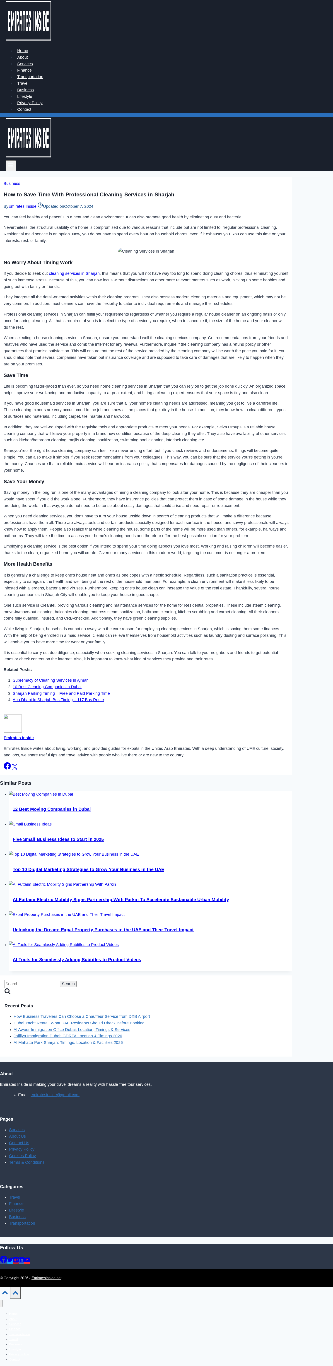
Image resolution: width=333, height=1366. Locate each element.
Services (25, 63)
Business (25, 90)
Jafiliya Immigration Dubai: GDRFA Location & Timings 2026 (68, 1036)
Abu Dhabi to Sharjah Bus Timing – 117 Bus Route (58, 699)
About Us (17, 1136)
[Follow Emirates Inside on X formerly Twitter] (14, 768)
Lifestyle (24, 96)
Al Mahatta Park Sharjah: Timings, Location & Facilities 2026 (68, 1042)
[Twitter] (10, 1261)
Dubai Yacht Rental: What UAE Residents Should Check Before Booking (79, 1023)
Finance (24, 70)
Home (22, 50)
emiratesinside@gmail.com (55, 1095)
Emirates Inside (22, 206)
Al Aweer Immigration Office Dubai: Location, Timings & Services (72, 1029)
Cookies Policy (22, 1156)
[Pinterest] (16, 1261)
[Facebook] (3, 1261)
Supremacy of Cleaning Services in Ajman (51, 680)
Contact (24, 109)
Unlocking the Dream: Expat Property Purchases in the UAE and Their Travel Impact (103, 929)
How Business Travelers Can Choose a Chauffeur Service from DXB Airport (82, 1016)
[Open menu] (11, 165)
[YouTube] (27, 1261)
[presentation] (150, 794)
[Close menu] (1, 1303)
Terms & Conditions (26, 1162)
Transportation (30, 77)
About (22, 57)
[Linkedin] (21, 1261)
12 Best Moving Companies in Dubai (52, 809)
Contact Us (19, 1143)
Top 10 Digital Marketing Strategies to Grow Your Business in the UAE (88, 869)
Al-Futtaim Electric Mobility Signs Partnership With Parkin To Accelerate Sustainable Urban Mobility (121, 899)
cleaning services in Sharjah (74, 273)
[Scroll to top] (5, 1294)
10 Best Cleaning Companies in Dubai (47, 687)
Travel (22, 83)
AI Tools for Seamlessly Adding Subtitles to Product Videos (77, 959)
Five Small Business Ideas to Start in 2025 (58, 839)
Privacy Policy (30, 103)
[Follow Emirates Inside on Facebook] (8, 768)
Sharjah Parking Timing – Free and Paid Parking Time (61, 693)
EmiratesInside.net (46, 1278)
